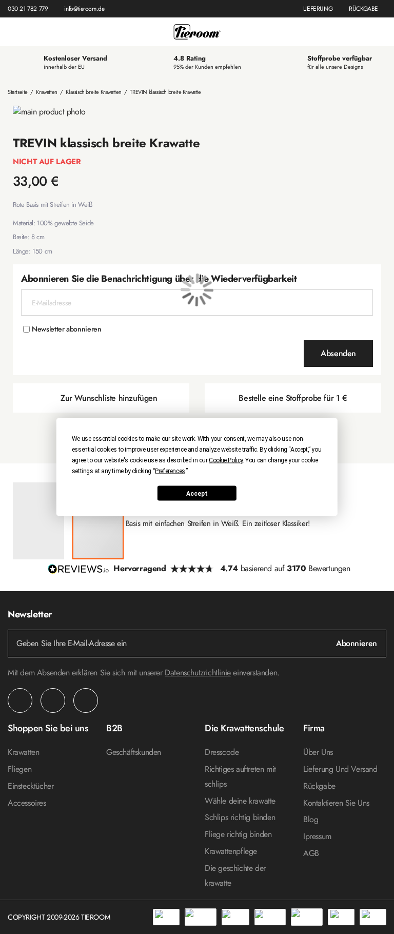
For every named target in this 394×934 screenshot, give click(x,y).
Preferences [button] (170, 471)
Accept (197, 493)
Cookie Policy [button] (226, 460)
